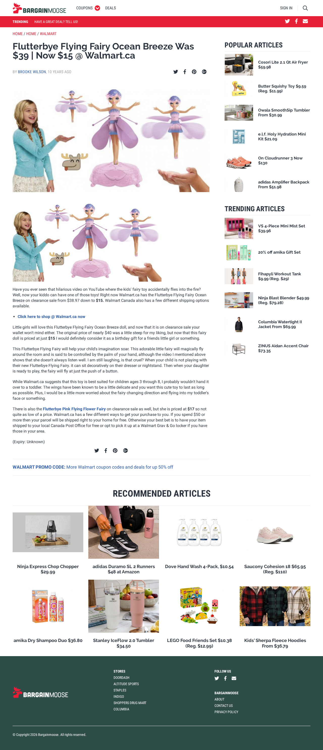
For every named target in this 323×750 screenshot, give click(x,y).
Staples (120, 690)
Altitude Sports (126, 684)
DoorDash (121, 678)
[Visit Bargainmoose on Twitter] (287, 22)
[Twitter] (176, 72)
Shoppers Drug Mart (130, 703)
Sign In (286, 8)
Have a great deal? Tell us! (56, 22)
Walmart (48, 33)
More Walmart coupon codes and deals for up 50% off (119, 467)
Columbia (121, 709)
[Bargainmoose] (39, 8)
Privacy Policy (226, 712)
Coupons (84, 8)
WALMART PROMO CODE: (39, 467)
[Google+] (204, 72)
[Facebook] (185, 72)
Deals (110, 8)
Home (18, 33)
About (219, 699)
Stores (119, 671)
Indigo (119, 696)
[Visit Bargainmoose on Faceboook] (296, 22)
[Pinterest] (194, 72)
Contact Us (223, 706)
